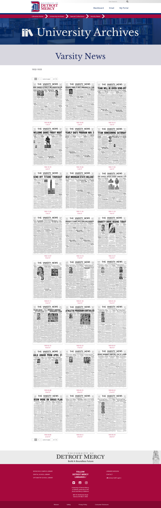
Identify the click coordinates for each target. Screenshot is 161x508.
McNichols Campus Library (43, 471)
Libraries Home (37, 16)
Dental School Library (41, 474)
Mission (56, 504)
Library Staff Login (114, 478)
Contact (109, 474)
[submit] (128, 1)
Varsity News (95, 16)
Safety (69, 504)
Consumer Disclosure (102, 504)
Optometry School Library (43, 478)
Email (111, 8)
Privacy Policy (83, 504)
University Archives (57, 16)
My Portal (123, 8)
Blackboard (98, 8)
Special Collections (77, 16)
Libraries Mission (112, 471)
